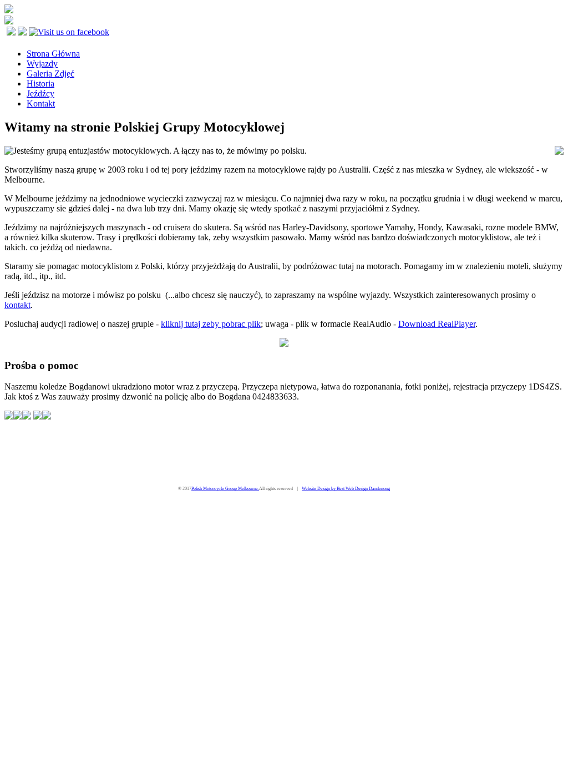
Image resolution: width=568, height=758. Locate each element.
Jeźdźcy (40, 93)
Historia (40, 83)
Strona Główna (53, 53)
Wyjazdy (42, 63)
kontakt (17, 305)
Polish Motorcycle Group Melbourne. (225, 488)
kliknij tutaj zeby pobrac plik (211, 324)
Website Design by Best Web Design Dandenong (346, 488)
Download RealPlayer (436, 324)
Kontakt (41, 103)
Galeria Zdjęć (50, 73)
